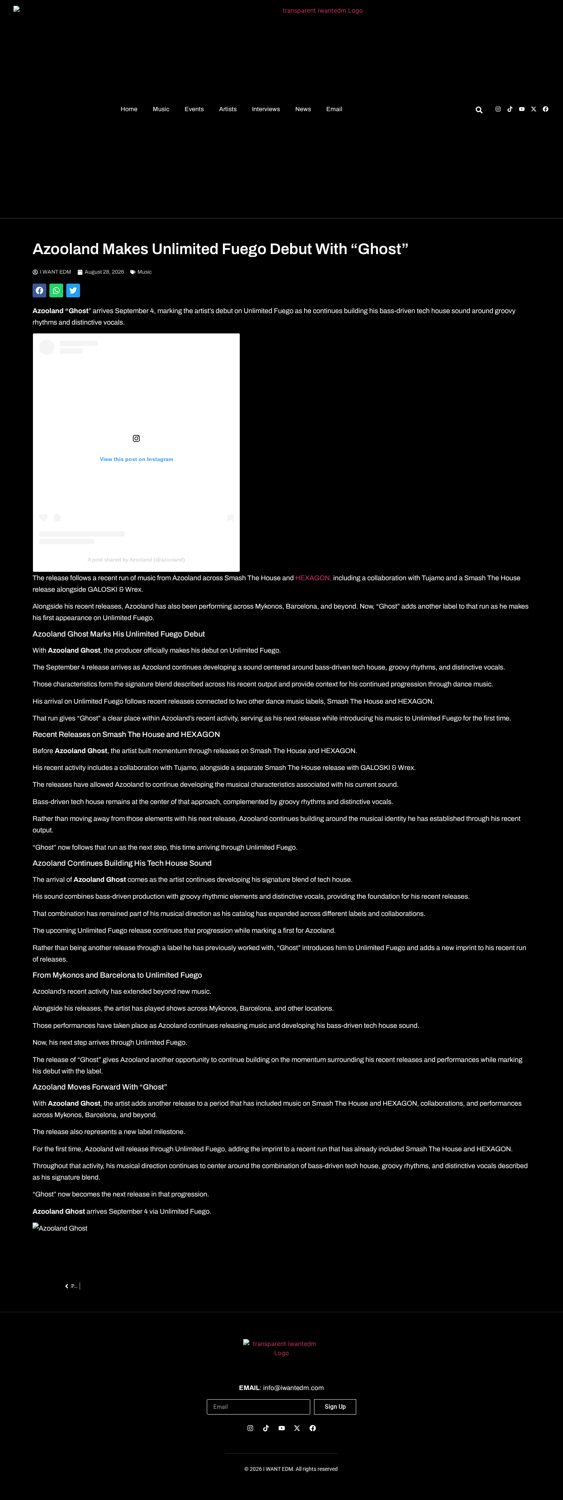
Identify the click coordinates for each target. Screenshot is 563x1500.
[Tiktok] (510, 109)
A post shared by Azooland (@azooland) (136, 559)
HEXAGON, (313, 578)
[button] (39, 290)
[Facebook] (546, 109)
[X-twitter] (534, 109)
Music (161, 109)
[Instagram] (498, 109)
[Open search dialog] (478, 111)
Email (334, 109)
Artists (228, 109)
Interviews (266, 109)
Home (129, 109)
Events (194, 109)
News (303, 109)
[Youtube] (522, 109)
